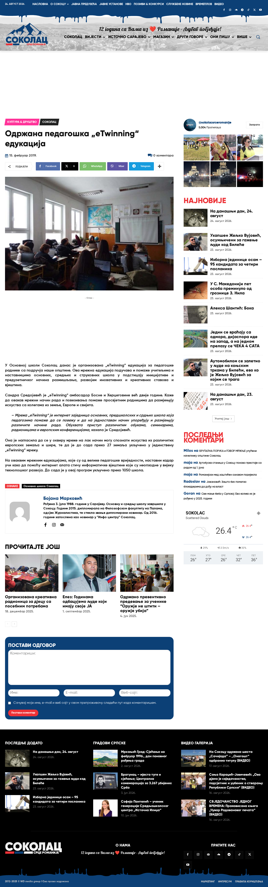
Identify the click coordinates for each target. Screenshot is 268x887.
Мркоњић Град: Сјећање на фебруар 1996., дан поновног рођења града (144, 756)
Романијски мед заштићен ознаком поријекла (228, 474)
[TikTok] (248, 10)
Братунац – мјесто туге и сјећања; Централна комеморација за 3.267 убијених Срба (146, 780)
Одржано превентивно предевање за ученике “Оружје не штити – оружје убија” (143, 603)
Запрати (254, 124)
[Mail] (62, 525)
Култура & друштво (22, 122)
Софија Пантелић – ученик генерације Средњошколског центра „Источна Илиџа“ (145, 805)
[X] (254, 10)
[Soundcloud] (236, 10)
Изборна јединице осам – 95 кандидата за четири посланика (236, 264)
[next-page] (14, 624)
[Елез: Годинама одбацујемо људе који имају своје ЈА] (89, 573)
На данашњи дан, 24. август (231, 213)
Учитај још (222, 418)
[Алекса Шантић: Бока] (195, 314)
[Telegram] (242, 10)
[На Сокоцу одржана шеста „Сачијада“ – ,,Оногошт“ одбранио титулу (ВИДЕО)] (193, 758)
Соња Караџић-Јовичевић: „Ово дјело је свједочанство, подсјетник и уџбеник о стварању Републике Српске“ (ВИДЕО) (236, 780)
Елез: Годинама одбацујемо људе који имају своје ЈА (85, 601)
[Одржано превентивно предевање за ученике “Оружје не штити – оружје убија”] (147, 573)
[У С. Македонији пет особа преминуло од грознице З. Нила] (195, 290)
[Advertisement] (134, 82)
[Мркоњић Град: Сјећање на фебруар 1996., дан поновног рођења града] (105, 758)
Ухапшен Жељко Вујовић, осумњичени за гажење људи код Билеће (235, 240)
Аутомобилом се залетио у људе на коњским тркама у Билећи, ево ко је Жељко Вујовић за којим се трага (235, 370)
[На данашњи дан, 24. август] (195, 218)
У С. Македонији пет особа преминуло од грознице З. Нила (231, 288)
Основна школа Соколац (40, 486)
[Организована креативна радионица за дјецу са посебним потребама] (31, 573)
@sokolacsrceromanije (215, 122)
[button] (258, 37)
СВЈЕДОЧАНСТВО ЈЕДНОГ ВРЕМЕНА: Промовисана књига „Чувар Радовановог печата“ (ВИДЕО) (233, 807)
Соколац (49, 122)
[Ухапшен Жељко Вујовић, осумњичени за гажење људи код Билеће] (195, 242)
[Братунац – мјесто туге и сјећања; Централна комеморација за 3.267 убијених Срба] (105, 781)
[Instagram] (230, 10)
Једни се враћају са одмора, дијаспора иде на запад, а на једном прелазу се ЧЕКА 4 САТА (235, 339)
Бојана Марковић (62, 498)
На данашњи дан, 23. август (231, 396)
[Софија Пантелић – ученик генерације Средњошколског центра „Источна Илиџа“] (105, 808)
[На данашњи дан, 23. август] (195, 401)
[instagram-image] (197, 147)
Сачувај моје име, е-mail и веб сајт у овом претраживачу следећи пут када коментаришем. (84, 703)
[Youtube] (260, 10)
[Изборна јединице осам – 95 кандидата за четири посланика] (195, 266)
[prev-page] (7, 624)
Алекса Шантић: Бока (232, 308)
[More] (159, 166)
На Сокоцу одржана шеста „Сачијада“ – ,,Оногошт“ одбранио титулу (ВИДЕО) (231, 756)
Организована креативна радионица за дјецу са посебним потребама (31, 601)
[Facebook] (224, 10)
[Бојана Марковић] (24, 512)
